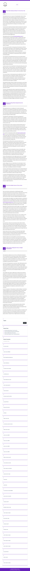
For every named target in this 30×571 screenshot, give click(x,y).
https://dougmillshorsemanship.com (8, 357)
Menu (17, 4)
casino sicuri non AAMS (6, 440)
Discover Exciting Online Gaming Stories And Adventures (14, 103)
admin (4, 188)
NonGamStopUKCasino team (18, 36)
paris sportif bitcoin (5, 401)
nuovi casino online (5, 346)
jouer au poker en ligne (6, 518)
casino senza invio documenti (7, 496)
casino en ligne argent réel (6, 385)
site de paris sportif (6, 501)
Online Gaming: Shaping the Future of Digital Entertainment (14, 248)
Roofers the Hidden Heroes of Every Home (14, 185)
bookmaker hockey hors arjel (7, 507)
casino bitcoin (5, 479)
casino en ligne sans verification (7, 468)
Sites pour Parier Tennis (6, 407)
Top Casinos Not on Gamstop (7, 368)
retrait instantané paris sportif (7, 379)
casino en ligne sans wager (6, 512)
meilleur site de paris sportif (7, 457)
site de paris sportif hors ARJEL (7, 396)
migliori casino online (6, 418)
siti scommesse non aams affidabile (8, 490)
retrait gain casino (5, 529)
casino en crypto (5, 557)
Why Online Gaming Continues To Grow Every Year (15, 10)
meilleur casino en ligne (6, 429)
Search (4, 320)
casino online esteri (5, 390)
